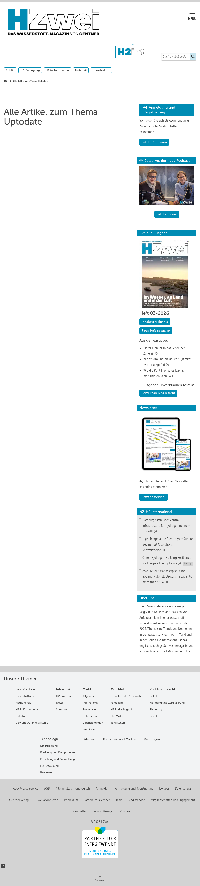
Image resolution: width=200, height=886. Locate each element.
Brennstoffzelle (25, 696)
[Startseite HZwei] (98, 22)
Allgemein (89, 696)
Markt (87, 689)
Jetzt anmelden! (153, 497)
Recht (153, 716)
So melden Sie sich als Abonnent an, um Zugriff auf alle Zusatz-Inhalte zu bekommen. (165, 126)
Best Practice (25, 689)
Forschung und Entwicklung (57, 759)
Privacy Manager (102, 811)
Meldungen (151, 739)
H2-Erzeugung (30, 70)
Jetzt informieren (154, 142)
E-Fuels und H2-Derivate (126, 696)
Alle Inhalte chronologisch (73, 788)
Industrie (21, 716)
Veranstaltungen (93, 722)
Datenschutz (183, 788)
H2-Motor (117, 716)
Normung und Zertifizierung (167, 702)
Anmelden (102, 788)
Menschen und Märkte (119, 739)
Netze (60, 702)
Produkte (46, 772)
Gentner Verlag (19, 800)
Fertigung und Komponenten (58, 752)
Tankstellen (118, 722)
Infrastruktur (101, 70)
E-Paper (164, 788)
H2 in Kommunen (57, 70)
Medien (89, 739)
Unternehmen (91, 716)
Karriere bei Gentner (97, 800)
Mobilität (81, 70)
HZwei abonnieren (46, 800)
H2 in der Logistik (121, 709)
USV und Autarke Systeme (32, 722)
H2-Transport (64, 696)
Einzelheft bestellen (156, 330)
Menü (192, 19)
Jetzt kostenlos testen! (158, 393)
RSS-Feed (125, 811)
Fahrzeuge (117, 702)
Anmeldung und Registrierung (134, 788)
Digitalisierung (49, 745)
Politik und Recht (162, 689)
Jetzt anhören (167, 214)
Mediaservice (136, 800)
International (90, 702)
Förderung (156, 709)
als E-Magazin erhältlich (177, 651)
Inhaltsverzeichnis (155, 321)
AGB (47, 788)
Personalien (90, 709)
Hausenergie (23, 702)
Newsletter (79, 811)
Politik (10, 70)
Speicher (61, 709)
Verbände (89, 729)
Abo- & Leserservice (25, 788)
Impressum (71, 800)
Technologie (49, 739)
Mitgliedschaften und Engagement (173, 800)
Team (119, 800)
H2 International (167, 640)
